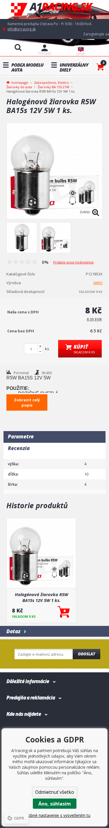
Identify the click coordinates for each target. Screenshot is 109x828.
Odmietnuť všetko (54, 792)
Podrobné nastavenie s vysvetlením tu (54, 815)
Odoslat (86, 654)
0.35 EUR (94, 319)
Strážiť (47, 372)
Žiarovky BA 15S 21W (53, 87)
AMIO (98, 282)
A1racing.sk (54, 9)
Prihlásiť (44, 53)
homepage (19, 82)
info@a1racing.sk (22, 29)
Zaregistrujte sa (96, 34)
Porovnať (21, 372)
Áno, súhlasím (54, 804)
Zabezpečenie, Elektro (51, 82)
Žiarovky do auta (19, 87)
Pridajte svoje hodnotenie (73, 262)
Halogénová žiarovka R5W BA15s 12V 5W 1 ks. (41, 597)
